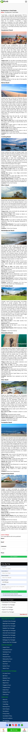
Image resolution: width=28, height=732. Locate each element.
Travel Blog (5, 704)
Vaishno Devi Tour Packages (10, 642)
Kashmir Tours (6, 666)
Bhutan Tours (6, 680)
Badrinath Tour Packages (9, 623)
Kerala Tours (6, 654)
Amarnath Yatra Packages (9, 633)
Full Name (4, 566)
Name (2, 538)
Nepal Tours (6, 682)
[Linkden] (19, 725)
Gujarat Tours (6, 647)
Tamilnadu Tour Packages (8, 604)
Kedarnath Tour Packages (9, 626)
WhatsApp (15, 730)
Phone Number (5, 575)
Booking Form (6, 706)
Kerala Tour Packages (7, 607)
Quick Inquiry (6, 709)
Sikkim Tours (6, 668)
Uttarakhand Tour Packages (9, 602)
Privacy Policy (6, 713)
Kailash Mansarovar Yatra (9, 637)
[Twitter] (10, 725)
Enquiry (24, 731)
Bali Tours (5, 675)
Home (2, 12)
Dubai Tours (6, 689)
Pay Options (6, 711)
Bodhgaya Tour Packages (9, 640)
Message (3, 584)
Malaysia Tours (6, 692)
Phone (2, 552)
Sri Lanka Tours (6, 673)
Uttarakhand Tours (7, 649)
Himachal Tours (6, 656)
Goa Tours (5, 663)
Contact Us (5, 702)
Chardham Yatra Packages (9, 621)
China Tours (6, 694)
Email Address (5, 571)
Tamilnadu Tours (7, 652)
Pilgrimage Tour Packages (9, 630)
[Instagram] (13, 725)
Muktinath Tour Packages (9, 635)
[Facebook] (7, 725)
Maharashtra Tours (7, 659)
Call (3, 731)
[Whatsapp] (22, 725)
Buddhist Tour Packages (9, 628)
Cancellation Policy (7, 716)
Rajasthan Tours (7, 661)
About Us (5, 699)
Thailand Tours (6, 687)
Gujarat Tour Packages (7, 609)
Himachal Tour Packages (8, 612)
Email (2, 542)
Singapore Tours (7, 685)
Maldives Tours (6, 678)
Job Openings (6, 720)
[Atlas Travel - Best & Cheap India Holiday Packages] (4, 1)
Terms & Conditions (7, 718)
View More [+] (23, 614)
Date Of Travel (5, 580)
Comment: (3, 546)
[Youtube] (16, 725)
